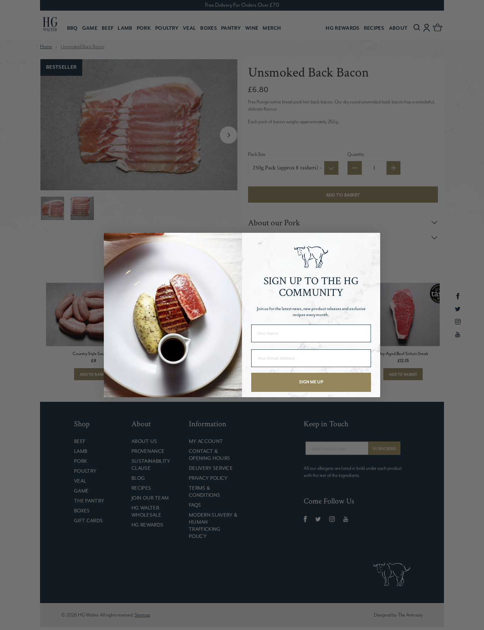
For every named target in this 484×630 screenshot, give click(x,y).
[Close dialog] (371, 242)
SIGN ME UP (311, 382)
